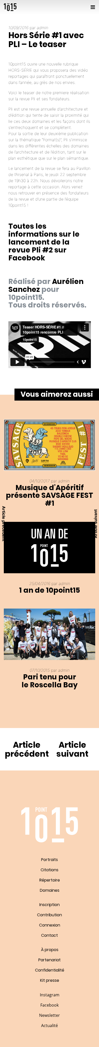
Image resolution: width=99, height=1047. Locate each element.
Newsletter (49, 1015)
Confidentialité (49, 970)
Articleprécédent (27, 749)
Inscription (49, 905)
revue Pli (27, 98)
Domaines (49, 890)
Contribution (49, 915)
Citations (49, 870)
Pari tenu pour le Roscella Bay (50, 681)
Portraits (49, 860)
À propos (49, 950)
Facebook (49, 1005)
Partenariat (49, 960)
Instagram (49, 995)
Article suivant (95, 523)
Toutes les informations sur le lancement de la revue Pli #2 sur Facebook (43, 242)
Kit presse (49, 980)
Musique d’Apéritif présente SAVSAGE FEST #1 (49, 496)
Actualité (49, 1025)
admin (42, 27)
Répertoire (49, 880)
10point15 (10, 7)
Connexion (49, 925)
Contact (49, 935)
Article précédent (3, 523)
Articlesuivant (72, 749)
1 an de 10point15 (49, 590)
